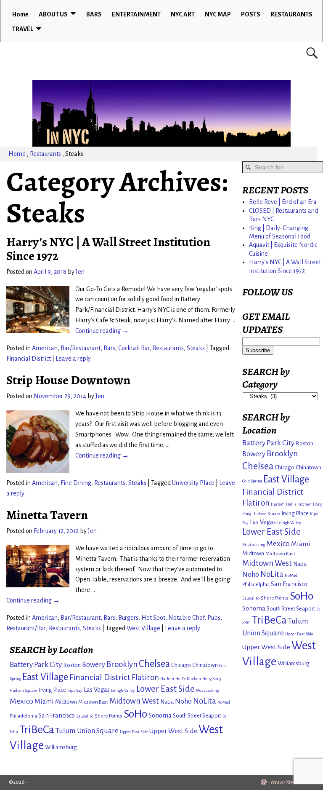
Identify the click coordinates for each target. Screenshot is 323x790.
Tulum (66, 731)
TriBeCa (36, 729)
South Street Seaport (197, 715)
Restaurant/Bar (26, 628)
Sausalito (84, 716)
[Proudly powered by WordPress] (263, 782)
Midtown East (93, 702)
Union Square (98, 731)
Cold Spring (252, 481)
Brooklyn (122, 664)
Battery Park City (36, 664)
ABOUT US (53, 14)
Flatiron (145, 677)
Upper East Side (134, 731)
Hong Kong (211, 678)
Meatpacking (207, 690)
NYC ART (183, 14)
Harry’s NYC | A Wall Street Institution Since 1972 (108, 248)
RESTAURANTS (291, 14)
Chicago (181, 665)
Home (20, 14)
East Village (45, 677)
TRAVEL (22, 29)
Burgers (128, 617)
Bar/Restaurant (81, 348)
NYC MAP (218, 14)
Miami (44, 701)
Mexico (21, 701)
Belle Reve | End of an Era (283, 201)
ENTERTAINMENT (136, 14)
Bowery (93, 665)
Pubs (213, 617)
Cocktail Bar (134, 348)
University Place (193, 482)
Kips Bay (74, 690)
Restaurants (45, 153)
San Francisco (56, 715)
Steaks (196, 348)
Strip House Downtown (68, 380)
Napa (167, 702)
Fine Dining (76, 482)
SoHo (135, 714)
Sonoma (160, 715)
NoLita (204, 701)
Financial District (28, 358)
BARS (94, 14)
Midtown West (134, 701)
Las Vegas (97, 689)
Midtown (66, 702)
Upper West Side (173, 730)
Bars (109, 348)
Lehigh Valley (123, 690)
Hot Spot (153, 617)
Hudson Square (23, 690)
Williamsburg (61, 747)
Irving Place (52, 690)
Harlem (167, 678)
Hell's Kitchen (188, 678)
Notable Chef (186, 617)
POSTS (250, 14)
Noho (183, 701)
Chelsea (154, 664)
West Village (143, 628)
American (45, 348)
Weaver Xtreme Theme (292, 782)
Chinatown (205, 665)
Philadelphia (23, 716)
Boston (72, 665)
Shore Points (108, 716)
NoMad (223, 702)
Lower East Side (165, 689)
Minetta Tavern (47, 514)
